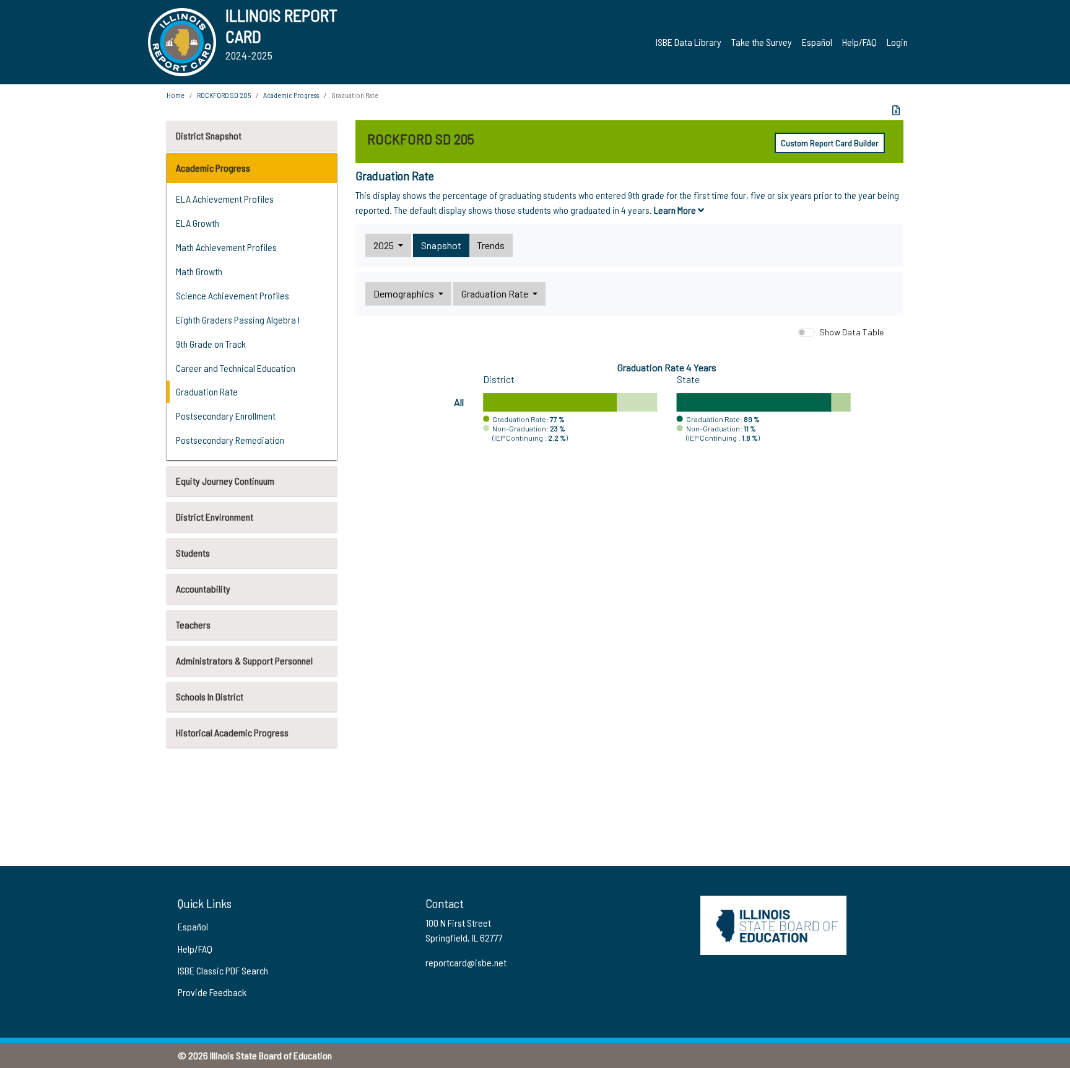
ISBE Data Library (688, 42)
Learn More (676, 210)
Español (817, 42)
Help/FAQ (859, 42)
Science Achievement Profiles (232, 295)
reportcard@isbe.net (466, 962)
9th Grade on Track (211, 344)
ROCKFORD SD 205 (224, 94)
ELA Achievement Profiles (225, 199)
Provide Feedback (212, 992)
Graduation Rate (207, 391)
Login (897, 42)
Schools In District (209, 696)
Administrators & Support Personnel (244, 660)
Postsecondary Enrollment (226, 415)
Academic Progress (213, 168)
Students (193, 552)
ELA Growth (197, 223)
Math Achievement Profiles (226, 247)
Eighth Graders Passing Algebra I (238, 319)
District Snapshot (208, 135)
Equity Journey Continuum (225, 481)
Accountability (203, 588)
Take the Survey (761, 42)
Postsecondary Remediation (230, 440)
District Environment (214, 517)
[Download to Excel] (896, 110)
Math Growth (199, 271)
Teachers (193, 624)
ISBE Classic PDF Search (223, 970)
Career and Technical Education (235, 368)
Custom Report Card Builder (830, 143)
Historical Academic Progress (232, 732)
